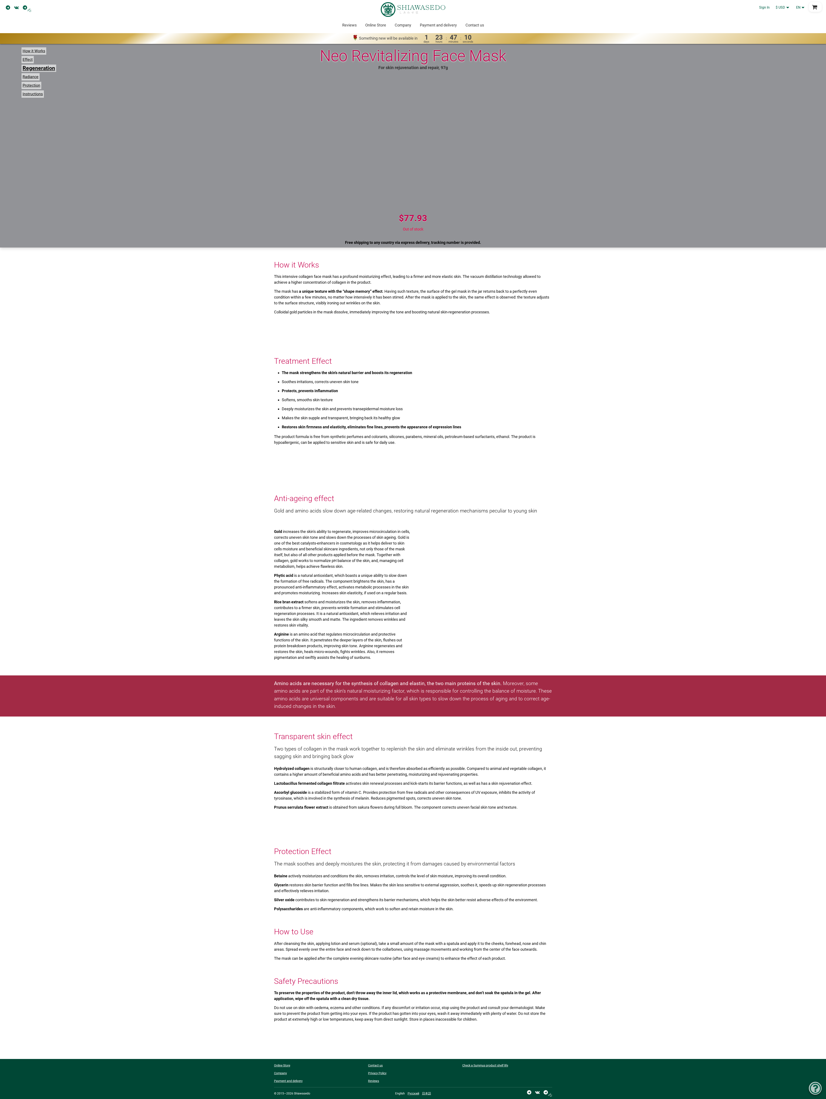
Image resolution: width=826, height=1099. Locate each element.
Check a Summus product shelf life (485, 1065)
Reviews (349, 25)
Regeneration (39, 68)
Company (403, 25)
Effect (28, 59)
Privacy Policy (377, 1073)
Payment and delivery (438, 25)
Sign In (764, 7)
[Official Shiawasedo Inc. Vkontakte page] (16, 7)
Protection (31, 85)
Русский (413, 1093)
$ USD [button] (780, 7)
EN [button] (798, 7)
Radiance (31, 76)
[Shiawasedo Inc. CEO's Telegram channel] (27, 7)
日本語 (426, 1093)
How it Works (34, 51)
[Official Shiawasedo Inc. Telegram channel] (8, 7)
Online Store (375, 25)
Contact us (474, 25)
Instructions (33, 94)
